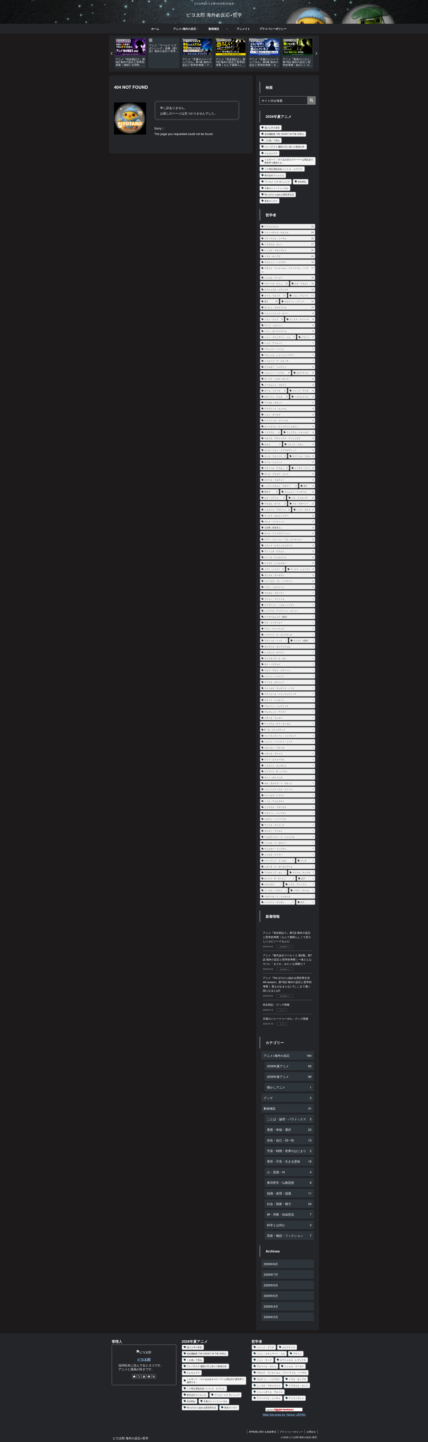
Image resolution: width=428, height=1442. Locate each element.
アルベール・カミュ (266, 1366)
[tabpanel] (130, 52)
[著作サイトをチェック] (134, 1376)
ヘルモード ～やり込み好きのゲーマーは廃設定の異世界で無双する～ (288, 161)
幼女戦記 (302, 181)
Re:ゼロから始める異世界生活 (279, 194)
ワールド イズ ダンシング (277, 181)
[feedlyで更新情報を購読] (149, 1376)
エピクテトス (288, 1347)
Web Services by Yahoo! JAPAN (284, 1414)
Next (316, 53)
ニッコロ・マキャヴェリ (269, 1385)
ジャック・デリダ (265, 1347)
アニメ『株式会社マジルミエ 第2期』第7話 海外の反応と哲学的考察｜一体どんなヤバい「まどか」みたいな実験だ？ (287, 959)
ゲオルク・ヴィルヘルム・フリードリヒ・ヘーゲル (282, 1372)
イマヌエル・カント (298, 1385)
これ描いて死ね (272, 140)
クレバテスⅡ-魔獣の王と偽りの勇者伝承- (284, 146)
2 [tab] (214, 73)
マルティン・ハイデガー (269, 1379)
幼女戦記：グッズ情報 (276, 1004)
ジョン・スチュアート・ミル (271, 1353)
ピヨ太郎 (144, 1359)
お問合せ (311, 1431)
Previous (111, 53)
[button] (311, 100)
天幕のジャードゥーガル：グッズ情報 (285, 1018)
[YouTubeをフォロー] (144, 1376)
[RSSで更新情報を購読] (153, 1376)
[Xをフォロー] (139, 1376)
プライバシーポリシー (291, 1431)
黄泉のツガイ (271, 200)
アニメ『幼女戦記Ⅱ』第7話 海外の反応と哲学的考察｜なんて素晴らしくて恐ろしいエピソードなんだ (287, 937)
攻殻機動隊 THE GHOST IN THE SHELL (284, 134)
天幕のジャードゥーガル (276, 188)
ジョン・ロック (264, 1359)
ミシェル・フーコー (294, 1366)
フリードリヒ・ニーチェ (269, 1398)
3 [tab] (219, 73)
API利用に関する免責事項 (262, 1431)
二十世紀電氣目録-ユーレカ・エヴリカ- (283, 168)
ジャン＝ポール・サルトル (270, 1391)
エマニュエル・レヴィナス (293, 1359)
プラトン (297, 1353)
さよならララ (271, 153)
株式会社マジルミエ (274, 175)
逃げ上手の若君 (272, 127)
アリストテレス (296, 1398)
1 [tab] (209, 73)
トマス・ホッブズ (297, 1379)
